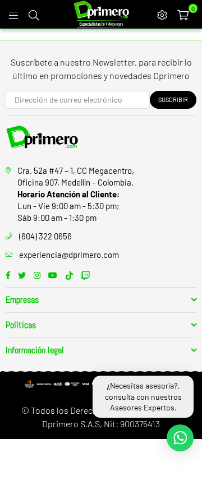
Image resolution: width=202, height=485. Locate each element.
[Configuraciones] (162, 14)
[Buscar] (34, 14)
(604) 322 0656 (45, 236)
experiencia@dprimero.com (69, 255)
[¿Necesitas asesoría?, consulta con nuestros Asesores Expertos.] (180, 437)
